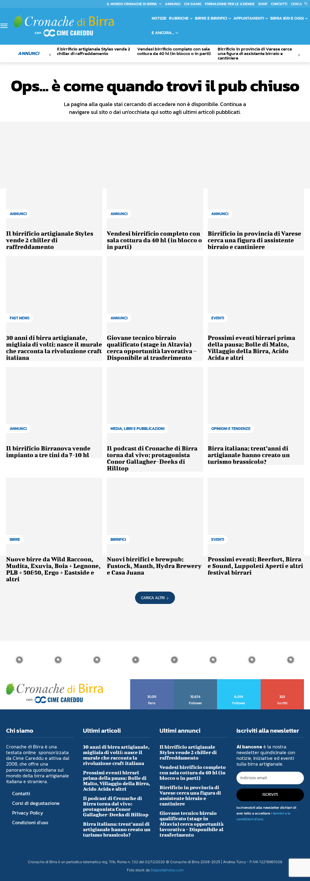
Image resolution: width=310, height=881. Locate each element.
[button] (300, 4)
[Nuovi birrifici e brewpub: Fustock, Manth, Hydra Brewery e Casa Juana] (155, 514)
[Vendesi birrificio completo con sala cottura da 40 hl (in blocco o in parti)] (155, 188)
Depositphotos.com (167, 870)
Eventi (217, 318)
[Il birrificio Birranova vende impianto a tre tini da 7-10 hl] (54, 403)
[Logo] (64, 26)
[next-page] (299, 55)
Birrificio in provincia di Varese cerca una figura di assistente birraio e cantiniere (255, 53)
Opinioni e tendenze (230, 428)
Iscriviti (282, 681)
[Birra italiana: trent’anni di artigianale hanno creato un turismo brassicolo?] (256, 403)
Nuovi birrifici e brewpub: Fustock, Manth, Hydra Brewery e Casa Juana (154, 566)
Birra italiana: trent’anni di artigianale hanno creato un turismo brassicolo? (249, 455)
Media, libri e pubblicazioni (137, 428)
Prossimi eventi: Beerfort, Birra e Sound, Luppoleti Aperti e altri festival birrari (255, 566)
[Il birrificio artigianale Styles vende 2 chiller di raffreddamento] (54, 188)
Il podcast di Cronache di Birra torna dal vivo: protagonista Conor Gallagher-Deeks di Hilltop (152, 458)
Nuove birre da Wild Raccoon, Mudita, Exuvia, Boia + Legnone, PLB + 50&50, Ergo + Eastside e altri (53, 569)
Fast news (19, 318)
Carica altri (153, 598)
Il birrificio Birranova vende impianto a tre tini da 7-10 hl (48, 451)
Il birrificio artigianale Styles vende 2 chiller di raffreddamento (93, 51)
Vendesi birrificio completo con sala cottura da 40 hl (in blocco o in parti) (174, 51)
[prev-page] (50, 55)
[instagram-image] (19, 660)
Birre (15, 539)
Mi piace (152, 681)
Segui (195, 681)
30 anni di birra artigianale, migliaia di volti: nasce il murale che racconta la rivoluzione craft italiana (54, 347)
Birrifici (118, 539)
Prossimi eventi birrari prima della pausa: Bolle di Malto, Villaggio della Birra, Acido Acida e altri (251, 347)
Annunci (18, 214)
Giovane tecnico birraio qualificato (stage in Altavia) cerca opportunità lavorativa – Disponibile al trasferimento (151, 347)
